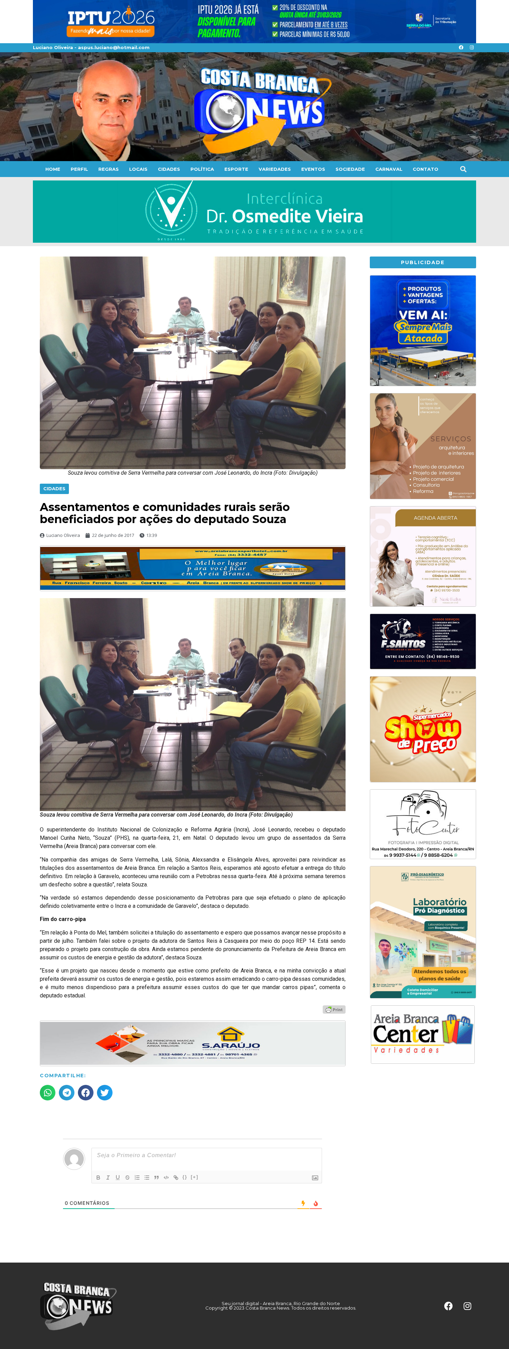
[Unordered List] (147, 1177)
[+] (194, 1177)
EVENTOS (313, 169)
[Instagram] (471, 47)
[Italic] (108, 1177)
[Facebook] (460, 47)
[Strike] (127, 1177)
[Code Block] (166, 1177)
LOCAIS (138, 169)
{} (184, 1177)
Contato (425, 169)
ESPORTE (236, 169)
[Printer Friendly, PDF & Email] (334, 1009)
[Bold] (98, 1177)
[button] (463, 169)
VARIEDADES (275, 169)
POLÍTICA (202, 169)
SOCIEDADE (350, 169)
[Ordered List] (137, 1177)
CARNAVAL (388, 169)
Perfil (79, 169)
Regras (108, 169)
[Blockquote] (156, 1177)
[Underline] (118, 1177)
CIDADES (169, 169)
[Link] (176, 1177)
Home (52, 169)
